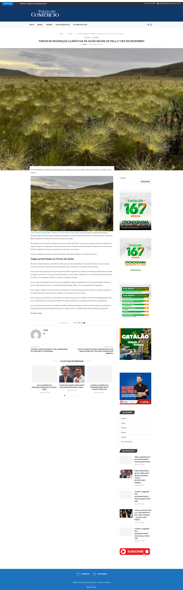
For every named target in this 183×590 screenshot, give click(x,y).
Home (61, 34)
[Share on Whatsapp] (82, 323)
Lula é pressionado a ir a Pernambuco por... (36, 4)
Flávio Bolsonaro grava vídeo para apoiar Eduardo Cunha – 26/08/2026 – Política (141, 477)
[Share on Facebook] (77, 323)
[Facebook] (148, 25)
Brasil (40, 25)
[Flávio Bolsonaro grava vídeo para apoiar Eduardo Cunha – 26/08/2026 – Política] (72, 374)
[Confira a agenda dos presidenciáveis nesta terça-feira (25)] (126, 532)
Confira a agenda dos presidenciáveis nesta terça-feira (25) (142, 533)
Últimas (124, 428)
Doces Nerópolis (63, 25)
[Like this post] (75, 323)
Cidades (49, 25)
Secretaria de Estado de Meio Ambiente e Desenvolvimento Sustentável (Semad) (58, 233)
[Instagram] (151, 25)
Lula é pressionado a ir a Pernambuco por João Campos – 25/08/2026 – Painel (142, 515)
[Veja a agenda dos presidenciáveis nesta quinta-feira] (44, 374)
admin (84, 44)
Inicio (32, 25)
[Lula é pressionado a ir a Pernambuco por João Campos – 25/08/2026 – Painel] (126, 513)
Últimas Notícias (80, 25)
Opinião (123, 437)
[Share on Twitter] (79, 323)
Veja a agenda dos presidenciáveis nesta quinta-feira (44, 387)
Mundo (123, 432)
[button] (16, 3)
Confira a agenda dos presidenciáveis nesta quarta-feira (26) (99, 387)
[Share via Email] (84, 323)
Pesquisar (123, 178)
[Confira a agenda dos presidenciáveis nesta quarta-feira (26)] (99, 374)
